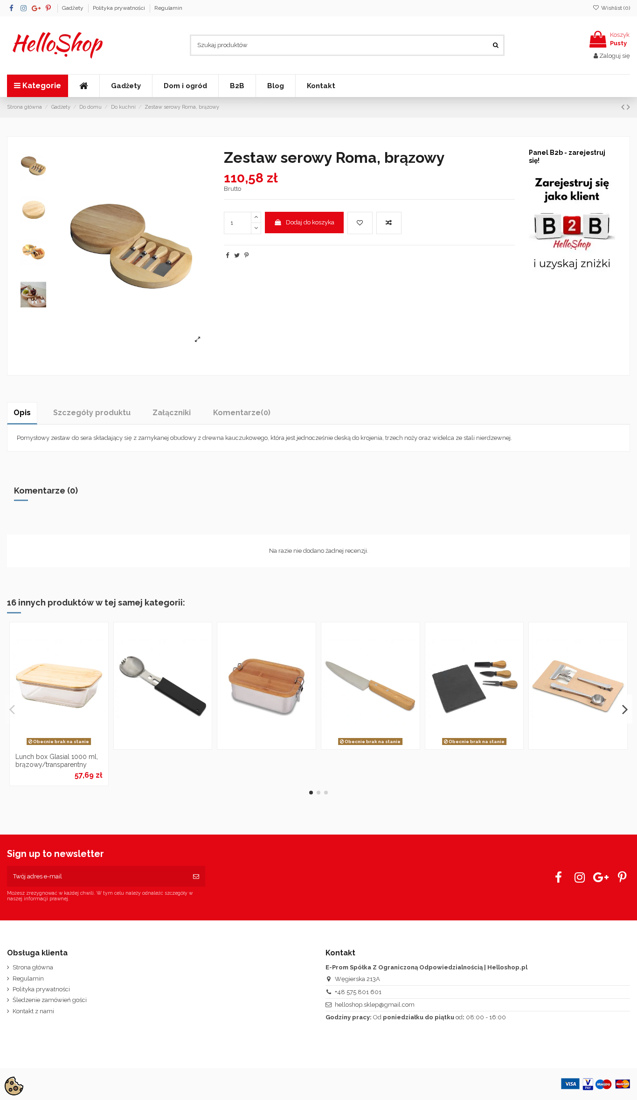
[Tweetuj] (237, 255)
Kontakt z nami (33, 1011)
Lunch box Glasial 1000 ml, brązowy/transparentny (56, 760)
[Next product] (628, 107)
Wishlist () (615, 8)
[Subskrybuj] (196, 876)
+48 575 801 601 (358, 992)
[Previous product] (624, 107)
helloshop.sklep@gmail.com (375, 1004)
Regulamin (168, 8)
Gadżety (73, 8)
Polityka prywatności (119, 8)
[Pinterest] (246, 255)
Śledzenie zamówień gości (50, 999)
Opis (22, 412)
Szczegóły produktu (92, 412)
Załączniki (171, 412)
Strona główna (33, 967)
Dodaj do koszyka (310, 222)
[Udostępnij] (227, 255)
